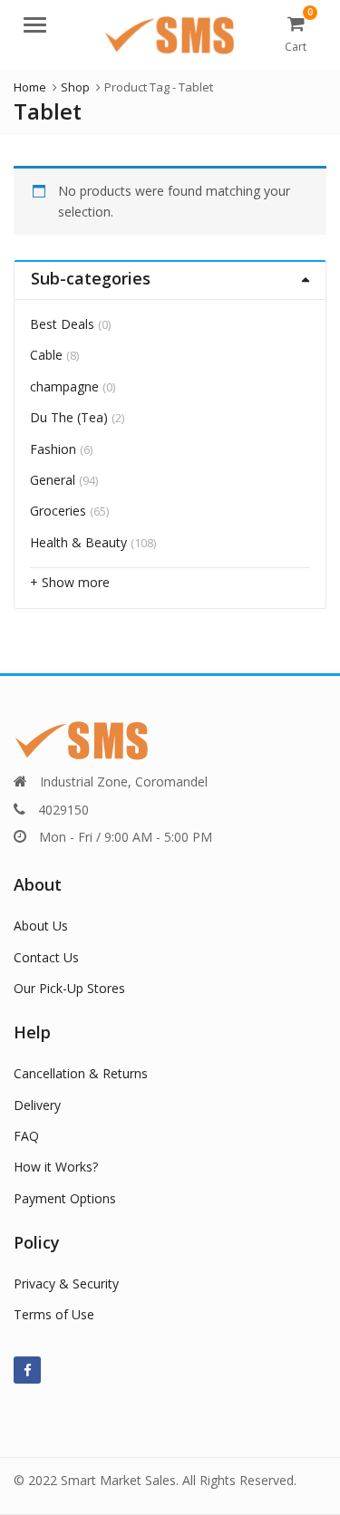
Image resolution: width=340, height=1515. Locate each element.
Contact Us (46, 957)
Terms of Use (54, 1314)
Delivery (37, 1105)
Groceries (58, 510)
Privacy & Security (66, 1283)
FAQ (26, 1135)
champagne (64, 386)
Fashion (53, 449)
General (52, 479)
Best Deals (62, 324)
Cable (46, 354)
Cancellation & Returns (81, 1073)
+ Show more (70, 582)
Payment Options (65, 1198)
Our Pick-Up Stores (69, 988)
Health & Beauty (78, 542)
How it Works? (56, 1166)
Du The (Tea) (69, 417)
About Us (41, 925)
